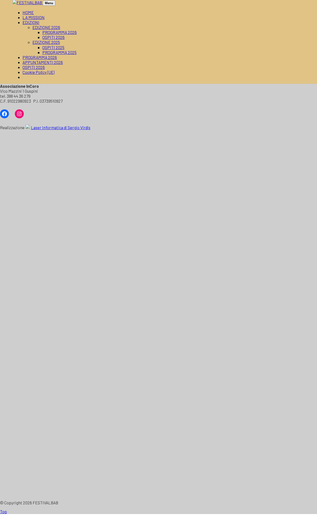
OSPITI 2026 (53, 37)
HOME (28, 12)
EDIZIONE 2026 (46, 27)
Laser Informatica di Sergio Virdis (60, 127)
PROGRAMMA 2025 (59, 52)
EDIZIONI (31, 22)
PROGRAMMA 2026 (59, 32)
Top (3, 511)
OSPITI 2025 (53, 47)
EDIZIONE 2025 (46, 42)
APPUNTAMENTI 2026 (43, 62)
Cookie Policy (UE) (38, 72)
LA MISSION (34, 17)
